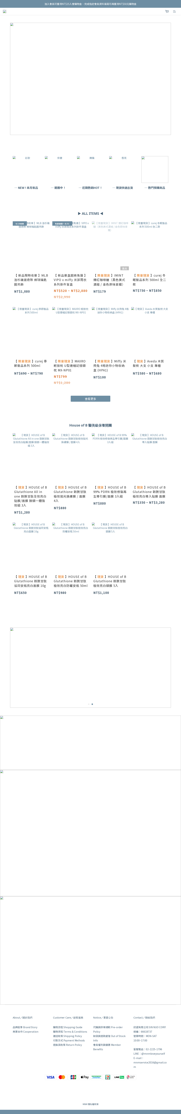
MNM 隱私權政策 (90, 1104)
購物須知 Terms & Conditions (70, 1031)
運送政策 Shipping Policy (67, 1036)
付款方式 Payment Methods (69, 1040)
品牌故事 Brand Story (25, 1027)
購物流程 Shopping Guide (67, 1027)
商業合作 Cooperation (25, 1031)
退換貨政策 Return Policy (67, 1045)
